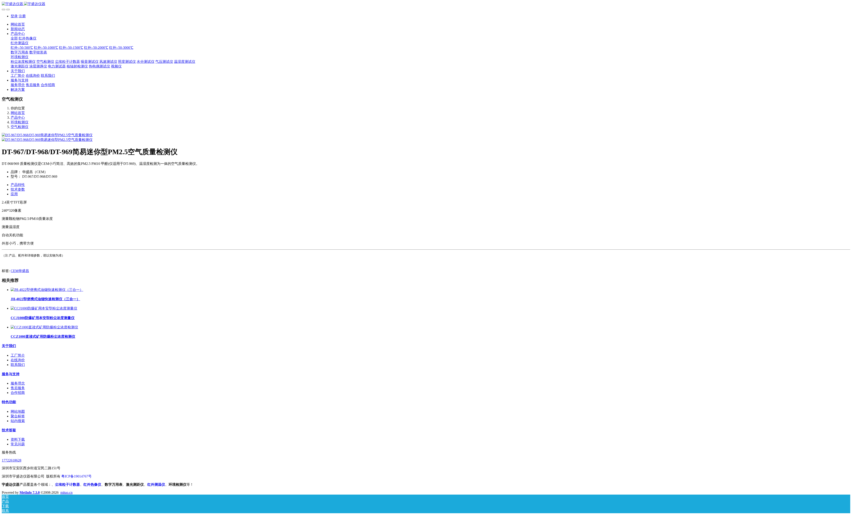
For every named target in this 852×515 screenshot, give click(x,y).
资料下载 (18, 439)
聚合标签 (18, 416)
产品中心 (18, 117)
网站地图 (18, 411)
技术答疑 (9, 430)
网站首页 (18, 24)
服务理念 (18, 383)
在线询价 (18, 360)
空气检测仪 (19, 127)
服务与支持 (11, 374)
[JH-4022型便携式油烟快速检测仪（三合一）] (47, 290)
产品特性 (18, 185)
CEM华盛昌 (20, 271)
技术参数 (18, 189)
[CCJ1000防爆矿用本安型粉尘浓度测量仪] (44, 308)
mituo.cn (66, 492)
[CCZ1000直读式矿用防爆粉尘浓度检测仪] (44, 327)
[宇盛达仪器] (426, 4)
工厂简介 (18, 355)
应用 (14, 194)
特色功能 (9, 402)
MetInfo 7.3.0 (30, 492)
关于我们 (9, 346)
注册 (22, 16)
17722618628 (11, 460)
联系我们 (18, 365)
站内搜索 (18, 421)
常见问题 (18, 444)
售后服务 (18, 388)
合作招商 (18, 393)
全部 (14, 38)
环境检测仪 (19, 122)
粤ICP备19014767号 (76, 476)
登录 (14, 16)
